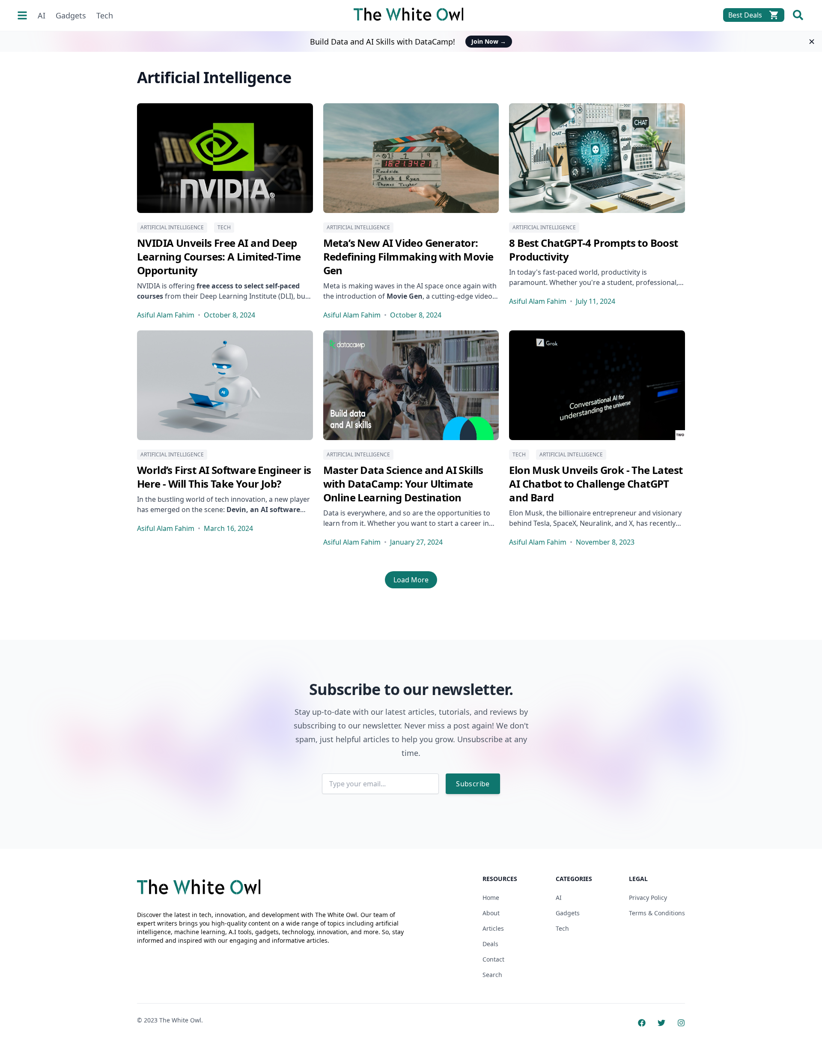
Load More (411, 579)
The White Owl (180, 1020)
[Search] (798, 15)
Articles (493, 928)
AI (41, 15)
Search (492, 975)
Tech (104, 15)
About (491, 913)
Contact (493, 959)
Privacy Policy (648, 897)
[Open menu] (22, 15)
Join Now (488, 41)
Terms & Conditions (657, 913)
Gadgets (71, 15)
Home (490, 897)
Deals (490, 944)
